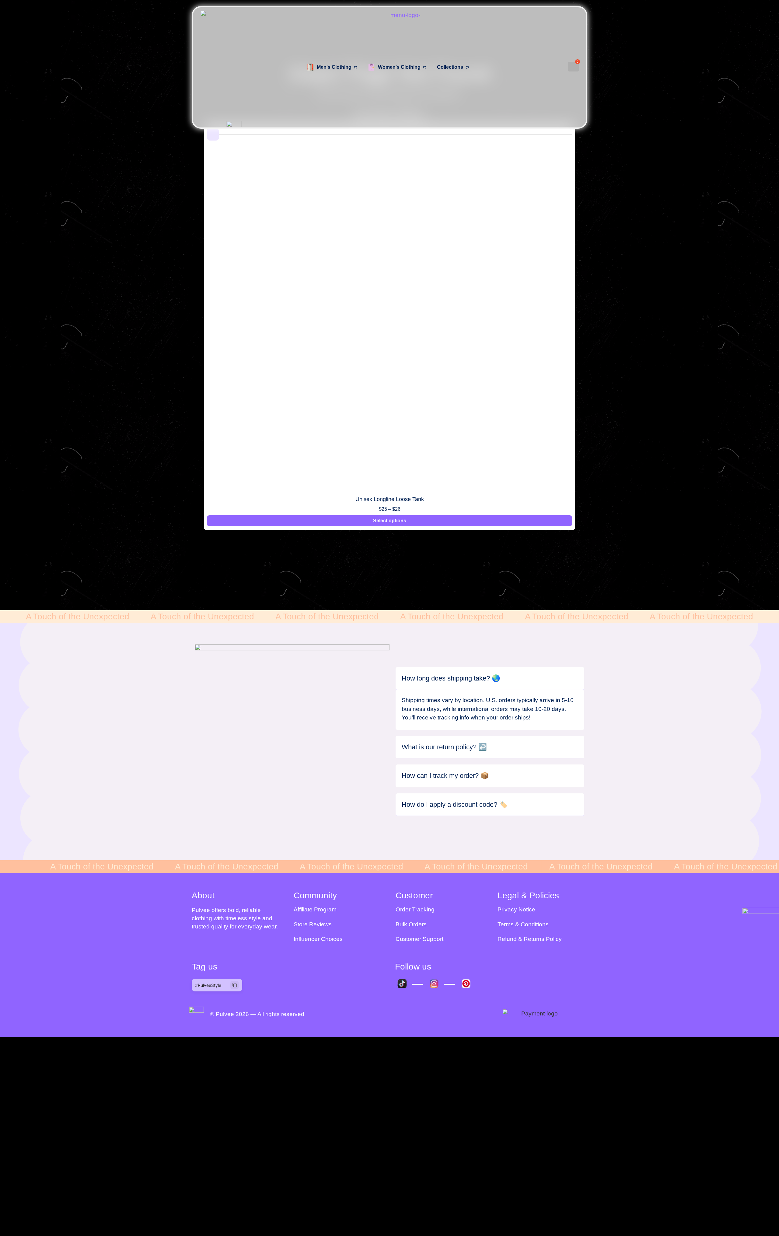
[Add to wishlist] (213, 134)
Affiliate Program (315, 909)
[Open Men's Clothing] (355, 67)
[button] (195, 331)
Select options (389, 520)
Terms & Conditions (523, 924)
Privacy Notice (516, 909)
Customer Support (419, 939)
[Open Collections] (467, 67)
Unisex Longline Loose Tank (389, 499)
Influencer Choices (318, 939)
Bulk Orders (411, 924)
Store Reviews (313, 924)
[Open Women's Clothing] (424, 67)
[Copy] (234, 985)
